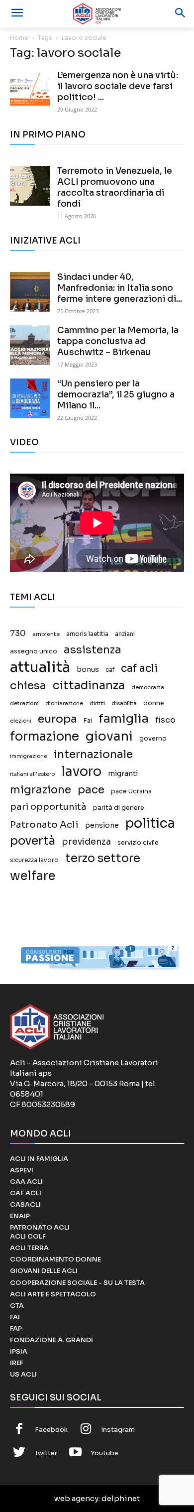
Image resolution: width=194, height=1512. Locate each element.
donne (153, 703)
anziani (125, 633)
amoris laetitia (87, 633)
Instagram (118, 1429)
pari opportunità (48, 807)
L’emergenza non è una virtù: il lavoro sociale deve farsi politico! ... (117, 86)
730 (18, 633)
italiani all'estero (32, 774)
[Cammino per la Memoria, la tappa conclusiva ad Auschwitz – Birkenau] (30, 345)
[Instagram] (86, 1429)
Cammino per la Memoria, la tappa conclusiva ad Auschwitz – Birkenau (118, 341)
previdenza (86, 842)
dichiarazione (64, 703)
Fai (88, 721)
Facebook (51, 1429)
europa (57, 719)
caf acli (139, 668)
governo (153, 739)
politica (150, 823)
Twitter (46, 1453)
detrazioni (24, 703)
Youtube (104, 1453)
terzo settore (102, 858)
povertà (32, 841)
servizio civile (138, 843)
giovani (109, 736)
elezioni (20, 721)
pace (91, 789)
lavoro (81, 771)
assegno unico (33, 651)
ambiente (46, 633)
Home (19, 37)
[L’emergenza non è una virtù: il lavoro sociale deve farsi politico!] (30, 90)
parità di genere (118, 808)
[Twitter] (19, 1453)
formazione (44, 736)
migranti (123, 773)
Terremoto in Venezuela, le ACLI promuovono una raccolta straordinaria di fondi (114, 187)
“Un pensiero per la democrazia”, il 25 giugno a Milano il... (116, 394)
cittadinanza (89, 685)
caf (109, 669)
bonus (88, 669)
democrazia (147, 687)
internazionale (93, 754)
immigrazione (28, 756)
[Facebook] (19, 1429)
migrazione (40, 789)
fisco (165, 720)
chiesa (28, 685)
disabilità (124, 703)
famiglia (123, 719)
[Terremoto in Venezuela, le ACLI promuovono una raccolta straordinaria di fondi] (30, 186)
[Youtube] (75, 1453)
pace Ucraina (131, 791)
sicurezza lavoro (34, 860)
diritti (97, 703)
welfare (32, 876)
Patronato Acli (44, 824)
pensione (102, 825)
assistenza (92, 649)
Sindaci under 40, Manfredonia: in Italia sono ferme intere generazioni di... (119, 288)
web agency (76, 1498)
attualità (40, 667)
